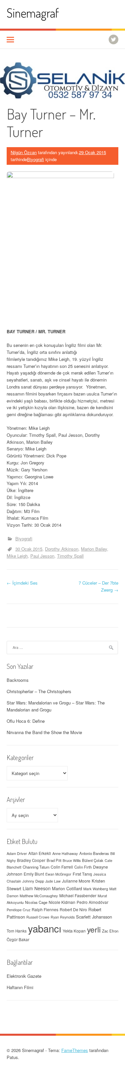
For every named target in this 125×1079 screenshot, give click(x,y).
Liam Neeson (37, 888)
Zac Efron (110, 931)
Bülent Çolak (92, 860)
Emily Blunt (34, 874)
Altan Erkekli (39, 853)
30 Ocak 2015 (28, 549)
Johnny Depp (33, 881)
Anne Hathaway (65, 853)
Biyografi (35, 159)
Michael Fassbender (77, 895)
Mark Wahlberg (95, 888)
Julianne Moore (76, 881)
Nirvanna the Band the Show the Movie (44, 732)
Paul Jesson (42, 556)
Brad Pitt (54, 860)
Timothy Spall (70, 556)
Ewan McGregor (58, 874)
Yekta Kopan (74, 931)
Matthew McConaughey (39, 895)
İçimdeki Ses (22, 583)
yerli (94, 929)
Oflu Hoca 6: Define (26, 721)
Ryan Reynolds (63, 917)
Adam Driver (17, 853)
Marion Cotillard (67, 888)
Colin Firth (83, 867)
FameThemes (74, 1050)
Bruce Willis (72, 860)
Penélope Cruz (18, 909)
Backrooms (18, 680)
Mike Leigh (17, 556)
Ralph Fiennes (45, 909)
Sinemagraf (33, 13)
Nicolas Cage (36, 902)
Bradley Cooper (31, 860)
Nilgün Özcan (24, 152)
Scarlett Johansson (94, 917)
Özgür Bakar (18, 939)
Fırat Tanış (82, 874)
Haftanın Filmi (20, 987)
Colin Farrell (62, 867)
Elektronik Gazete (24, 976)
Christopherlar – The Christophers (39, 691)
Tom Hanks (17, 931)
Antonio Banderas (94, 853)
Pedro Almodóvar (92, 902)
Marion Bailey (94, 549)
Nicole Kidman (62, 902)
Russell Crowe (37, 917)
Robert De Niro (73, 909)
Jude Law (53, 881)
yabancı (44, 928)
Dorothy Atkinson (61, 549)
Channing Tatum (36, 867)
